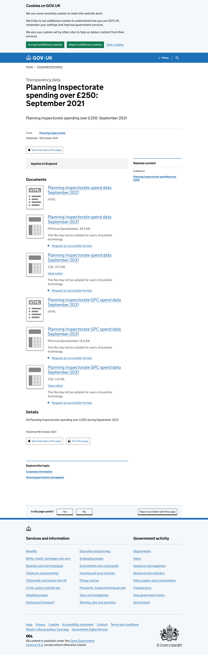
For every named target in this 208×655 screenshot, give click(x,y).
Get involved (141, 602)
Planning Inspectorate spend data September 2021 (79, 190)
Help (29, 624)
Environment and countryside (99, 566)
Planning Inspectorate (52, 132)
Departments (142, 551)
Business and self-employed (44, 566)
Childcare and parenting (42, 573)
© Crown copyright (169, 645)
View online (55, 273)
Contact (102, 624)
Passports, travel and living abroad (103, 588)
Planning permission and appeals (45, 477)
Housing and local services (97, 573)
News (137, 558)
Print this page (80, 441)
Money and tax (89, 580)
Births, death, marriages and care (48, 558)
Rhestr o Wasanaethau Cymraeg (47, 629)
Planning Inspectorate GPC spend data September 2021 (84, 302)
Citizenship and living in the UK (46, 580)
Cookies (53, 624)
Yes (68, 511)
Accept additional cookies (45, 45)
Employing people (91, 558)
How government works (149, 595)
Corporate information (50, 66)
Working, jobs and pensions (98, 602)
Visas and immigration (94, 595)
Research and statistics (149, 573)
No (87, 511)
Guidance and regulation (149, 566)
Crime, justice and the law (43, 588)
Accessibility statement (78, 624)
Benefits (31, 551)
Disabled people (37, 595)
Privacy (40, 624)
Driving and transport (40, 602)
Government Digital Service (90, 629)
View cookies (115, 44)
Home (29, 66)
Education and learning (95, 551)
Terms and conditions (125, 624)
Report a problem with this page (157, 511)
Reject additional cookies (85, 45)
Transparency (142, 588)
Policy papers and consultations (154, 580)
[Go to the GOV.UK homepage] (39, 58)
